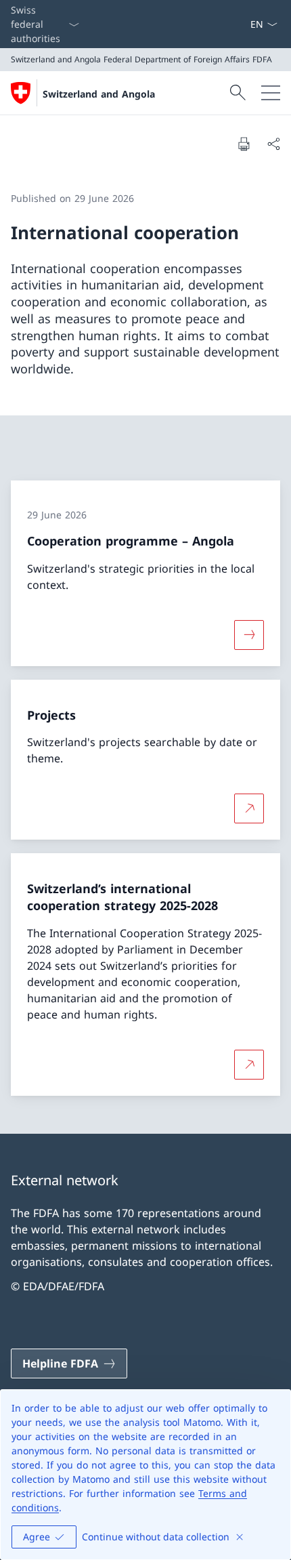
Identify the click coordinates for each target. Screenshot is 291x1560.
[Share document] (273, 144)
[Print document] (244, 144)
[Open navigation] (270, 92)
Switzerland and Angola (99, 93)
